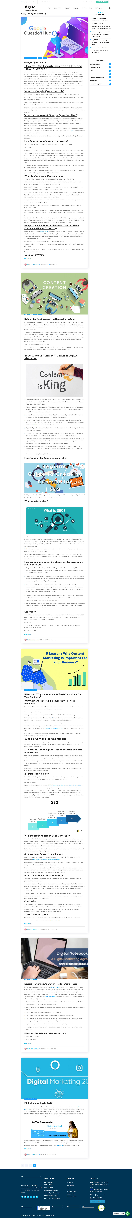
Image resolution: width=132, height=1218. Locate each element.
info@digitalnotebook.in (28, 2)
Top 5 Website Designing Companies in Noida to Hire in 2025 (100, 42)
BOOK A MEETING (102, 2)
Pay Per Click (48, 1184)
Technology (93, 80)
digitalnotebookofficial (32, 264)
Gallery (72, 1185)
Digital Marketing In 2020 (38, 1103)
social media (34, 425)
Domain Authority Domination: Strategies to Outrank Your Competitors (101, 50)
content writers (44, 231)
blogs (71, 131)
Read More (27, 259)
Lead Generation (49, 1187)
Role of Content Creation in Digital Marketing (49, 319)
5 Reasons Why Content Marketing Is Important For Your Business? (52, 696)
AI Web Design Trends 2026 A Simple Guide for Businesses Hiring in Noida (101, 34)
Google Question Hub (36, 62)
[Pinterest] (31, 1197)
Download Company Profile (97, 1201)
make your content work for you (53, 728)
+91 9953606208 (45, 2)
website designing (96, 84)
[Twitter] (25, 1197)
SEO (45, 58)
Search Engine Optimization (52, 1193)
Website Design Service (51, 1195)
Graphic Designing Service (52, 1198)
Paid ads (54, 718)
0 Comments (53, 264)
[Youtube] (37, 1197)
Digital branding (95, 64)
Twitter (50, 920)
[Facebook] (22, 1197)
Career (69, 1188)
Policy (71, 1191)
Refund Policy (71, 1194)
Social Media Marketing (97, 77)
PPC (40, 58)
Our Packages (48, 1182)
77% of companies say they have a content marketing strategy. (65, 785)
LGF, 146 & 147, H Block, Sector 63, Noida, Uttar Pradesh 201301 (99, 1185)
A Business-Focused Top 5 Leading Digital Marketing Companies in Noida (99, 21)
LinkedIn (57, 920)
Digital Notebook (36, 1215)
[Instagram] (28, 1197)
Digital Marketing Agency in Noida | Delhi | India (50, 983)
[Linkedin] (34, 1197)
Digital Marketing (30, 58)
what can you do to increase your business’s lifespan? (46, 860)
